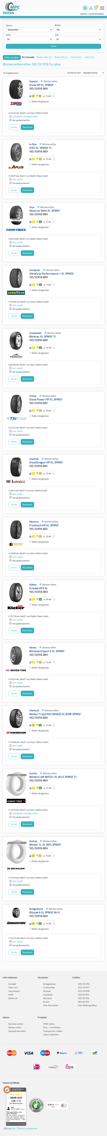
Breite (58, 25)
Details (14, 127)
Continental (49, 987)
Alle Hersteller (51, 1005)
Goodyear (48, 994)
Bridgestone (49, 984)
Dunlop (46, 991)
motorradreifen (51, 1034)
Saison (9, 25)
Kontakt (12, 984)
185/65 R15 (83, 1001)
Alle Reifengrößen (87, 1005)
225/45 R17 (83, 987)
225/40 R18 (84, 991)
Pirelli (46, 1001)
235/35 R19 (83, 998)
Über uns (13, 987)
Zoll (57, 35)
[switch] (64, 1105)
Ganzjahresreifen (17, 1031)
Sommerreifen (15, 1023)
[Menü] (66, 1103)
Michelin (47, 998)
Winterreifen (43, 57)
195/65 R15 (83, 994)
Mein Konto (90, 8)
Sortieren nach (74, 72)
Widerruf (12, 998)
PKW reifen (49, 1023)
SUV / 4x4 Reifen (52, 1027)
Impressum (14, 991)
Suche (53, 46)
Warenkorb (27, 127)
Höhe (8, 35)
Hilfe (10, 994)
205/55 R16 (83, 984)
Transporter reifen (52, 1031)
